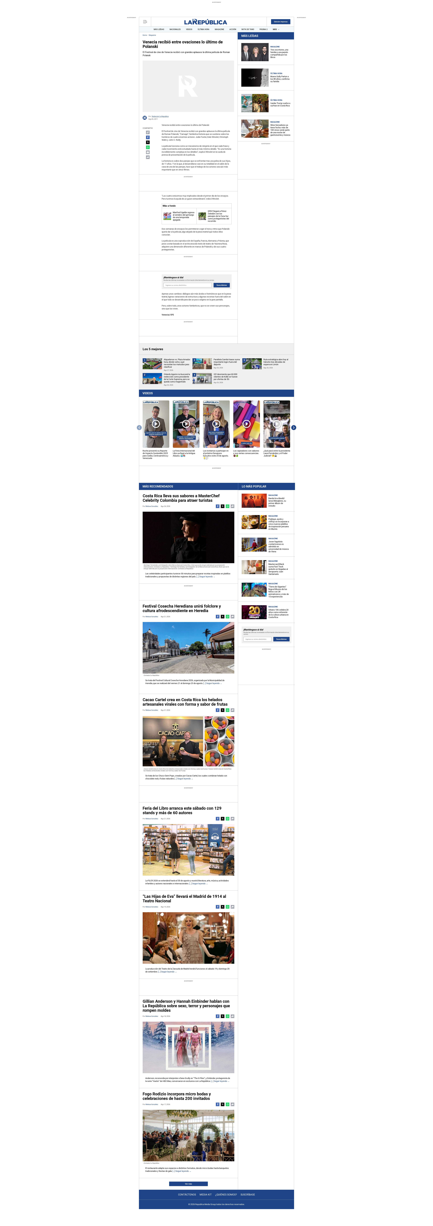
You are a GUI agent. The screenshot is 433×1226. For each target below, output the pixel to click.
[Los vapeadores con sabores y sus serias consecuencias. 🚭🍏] (246, 424)
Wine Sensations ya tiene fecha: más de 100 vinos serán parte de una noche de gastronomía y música (280, 130)
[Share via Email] (148, 152)
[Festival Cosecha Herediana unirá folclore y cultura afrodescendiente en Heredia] (188, 648)
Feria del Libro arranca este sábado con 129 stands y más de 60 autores (182, 810)
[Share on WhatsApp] (148, 147)
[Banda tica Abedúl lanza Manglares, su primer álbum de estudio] (254, 501)
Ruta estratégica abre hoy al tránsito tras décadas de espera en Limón (276, 362)
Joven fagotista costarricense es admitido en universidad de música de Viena (278, 546)
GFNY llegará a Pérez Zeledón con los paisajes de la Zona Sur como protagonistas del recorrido (218, 216)
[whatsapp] (4, 107)
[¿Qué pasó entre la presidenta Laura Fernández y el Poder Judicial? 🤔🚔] (277, 424)
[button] (280, 21)
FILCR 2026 (153, 880)
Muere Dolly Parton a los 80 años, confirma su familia (279, 79)
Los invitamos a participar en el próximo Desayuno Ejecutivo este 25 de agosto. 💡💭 (216, 454)
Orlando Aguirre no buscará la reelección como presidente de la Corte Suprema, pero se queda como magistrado (177, 378)
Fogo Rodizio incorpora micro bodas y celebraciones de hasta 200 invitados (177, 1096)
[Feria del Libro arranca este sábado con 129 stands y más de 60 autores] (188, 850)
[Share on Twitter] (148, 142)
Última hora (276, 73)
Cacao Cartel (192, 776)
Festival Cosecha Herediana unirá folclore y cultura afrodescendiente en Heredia (182, 608)
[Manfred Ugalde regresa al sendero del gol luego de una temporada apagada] (167, 216)
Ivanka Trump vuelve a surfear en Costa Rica (280, 104)
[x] (4, 103)
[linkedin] (8, 103)
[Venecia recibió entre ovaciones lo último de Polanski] (188, 86)
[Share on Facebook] (148, 137)
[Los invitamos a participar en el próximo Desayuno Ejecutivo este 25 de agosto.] (216, 424)
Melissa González (152, 506)
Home (145, 35)
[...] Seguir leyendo (204, 576)
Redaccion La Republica (160, 116)
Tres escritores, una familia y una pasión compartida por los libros (279, 53)
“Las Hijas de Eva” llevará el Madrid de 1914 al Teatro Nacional (184, 898)
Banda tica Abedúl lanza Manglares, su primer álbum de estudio (277, 502)
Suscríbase (248, 1194)
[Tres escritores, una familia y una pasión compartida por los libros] (255, 52)
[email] (8, 107)
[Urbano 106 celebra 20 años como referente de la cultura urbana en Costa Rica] (254, 612)
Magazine (152, 35)
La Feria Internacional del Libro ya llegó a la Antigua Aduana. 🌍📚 (184, 453)
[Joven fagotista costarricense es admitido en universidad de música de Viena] (254, 545)
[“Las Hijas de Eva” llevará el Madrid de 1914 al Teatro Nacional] (188, 938)
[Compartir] (148, 157)
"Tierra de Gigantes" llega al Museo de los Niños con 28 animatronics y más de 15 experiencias (278, 592)
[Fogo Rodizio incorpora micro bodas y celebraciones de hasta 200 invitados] (188, 1135)
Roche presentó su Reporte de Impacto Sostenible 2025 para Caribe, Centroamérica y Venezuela (155, 454)
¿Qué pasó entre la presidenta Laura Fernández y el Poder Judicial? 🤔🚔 (277, 453)
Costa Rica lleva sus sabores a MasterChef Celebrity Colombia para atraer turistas (181, 498)
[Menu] (145, 21)
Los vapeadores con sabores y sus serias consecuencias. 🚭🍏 (246, 453)
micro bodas (207, 1168)
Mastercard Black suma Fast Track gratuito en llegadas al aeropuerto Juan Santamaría (278, 569)
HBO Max (167, 1081)
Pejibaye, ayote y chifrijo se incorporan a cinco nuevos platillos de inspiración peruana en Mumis (278, 524)
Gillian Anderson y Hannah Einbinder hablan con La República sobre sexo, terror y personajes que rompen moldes (186, 1006)
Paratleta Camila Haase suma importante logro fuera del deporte (227, 362)
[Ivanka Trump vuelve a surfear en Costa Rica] (255, 103)
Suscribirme (221, 285)
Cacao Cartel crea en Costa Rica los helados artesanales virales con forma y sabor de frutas (185, 702)
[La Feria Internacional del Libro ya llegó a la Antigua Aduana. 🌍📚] (186, 424)
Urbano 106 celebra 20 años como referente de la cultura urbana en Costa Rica (278, 613)
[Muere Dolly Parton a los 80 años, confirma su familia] (255, 78)
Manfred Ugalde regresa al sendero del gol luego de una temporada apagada (183, 216)
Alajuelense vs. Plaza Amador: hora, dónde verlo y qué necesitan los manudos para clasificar (177, 363)
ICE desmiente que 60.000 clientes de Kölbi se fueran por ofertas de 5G (225, 376)
